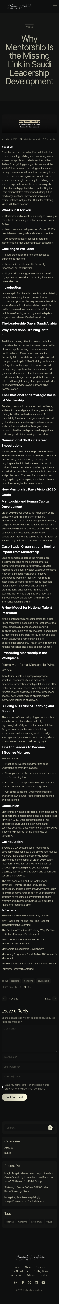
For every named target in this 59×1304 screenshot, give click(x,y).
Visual (49, 1221)
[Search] (50, 1127)
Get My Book (41, 1271)
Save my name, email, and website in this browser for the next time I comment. (27, 1086)
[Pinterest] (25, 987)
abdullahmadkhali (32, 139)
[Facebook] (20, 987)
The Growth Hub (20, 1271)
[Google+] (29, 987)
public (7, 1153)
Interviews (16, 1275)
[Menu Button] (55, 7)
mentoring (28, 980)
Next (47, 998)
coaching (15, 980)
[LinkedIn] (36, 1282)
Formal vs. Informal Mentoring (17, 968)
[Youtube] (43, 1282)
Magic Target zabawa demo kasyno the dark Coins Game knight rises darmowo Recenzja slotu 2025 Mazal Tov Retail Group (28, 1177)
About (28, 1267)
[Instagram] (16, 1282)
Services (40, 1267)
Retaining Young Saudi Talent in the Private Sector (29, 963)
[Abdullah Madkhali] (19, 6)
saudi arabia (43, 980)
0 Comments (49, 139)
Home (17, 1267)
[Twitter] (16, 987)
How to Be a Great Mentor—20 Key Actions (25, 915)
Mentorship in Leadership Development (23, 948)
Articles (29, 27)
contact (44, 1275)
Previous (13, 998)
